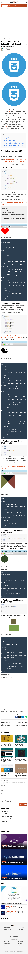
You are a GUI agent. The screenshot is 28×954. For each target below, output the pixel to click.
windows (14, 911)
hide (9, 135)
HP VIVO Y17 (4, 821)
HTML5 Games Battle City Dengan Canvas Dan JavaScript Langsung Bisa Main (7, 759)
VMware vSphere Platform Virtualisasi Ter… (11, 903)
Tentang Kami (20, 927)
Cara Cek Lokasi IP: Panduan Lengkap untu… (13, 846)
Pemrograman (4, 711)
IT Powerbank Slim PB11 (7, 824)
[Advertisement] (14, 23)
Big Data (4, 861)
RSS (21, 945)
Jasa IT (7, 931)
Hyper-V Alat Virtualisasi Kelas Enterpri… (16, 907)
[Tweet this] (19, 717)
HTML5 (17, 709)
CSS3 (9, 111)
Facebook (8, 941)
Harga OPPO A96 (5, 813)
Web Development (14, 711)
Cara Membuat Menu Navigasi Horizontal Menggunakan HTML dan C (13, 161)
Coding (3, 709)
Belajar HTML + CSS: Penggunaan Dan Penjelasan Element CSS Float (6, 724)
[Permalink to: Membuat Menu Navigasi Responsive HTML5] (7, 768)
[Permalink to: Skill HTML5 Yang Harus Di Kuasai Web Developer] (21, 739)
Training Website (13, 936)
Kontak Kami (7, 927)
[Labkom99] (14, 2)
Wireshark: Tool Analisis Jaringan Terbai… (12, 878)
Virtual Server (4, 901)
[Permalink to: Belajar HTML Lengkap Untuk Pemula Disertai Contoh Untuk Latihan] (7, 738)
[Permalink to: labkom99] (2, 49)
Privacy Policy (7, 929)
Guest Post (7, 934)
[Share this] (16, 717)
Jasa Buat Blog (20, 931)
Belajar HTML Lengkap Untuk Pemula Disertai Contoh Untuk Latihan (6, 744)
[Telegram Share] (22, 717)
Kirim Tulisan (20, 934)
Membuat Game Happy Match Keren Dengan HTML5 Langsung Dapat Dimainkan (21, 759)
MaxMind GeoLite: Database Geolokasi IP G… (13, 862)
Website (22, 711)
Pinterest (8, 943)
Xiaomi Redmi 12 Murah (7, 816)
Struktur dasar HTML (10, 159)
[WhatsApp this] (26, 717)
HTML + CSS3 (6, 443)
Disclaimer (20, 929)
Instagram (8, 945)
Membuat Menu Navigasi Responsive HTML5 (7, 774)
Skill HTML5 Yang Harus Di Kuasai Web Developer (21, 745)
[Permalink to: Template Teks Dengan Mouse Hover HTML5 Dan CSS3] (21, 768)
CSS (7, 709)
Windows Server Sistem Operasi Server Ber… (15, 913)
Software (4, 845)
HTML (2, 241)
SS (4, 163)
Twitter (21, 941)
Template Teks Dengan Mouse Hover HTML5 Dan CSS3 (21, 775)
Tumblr (21, 943)
